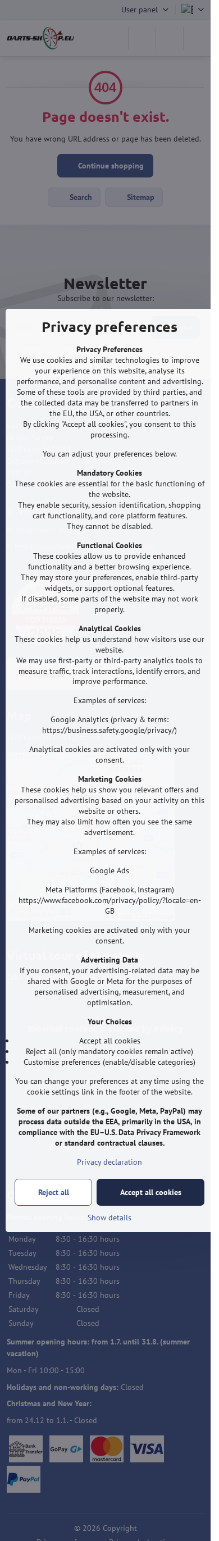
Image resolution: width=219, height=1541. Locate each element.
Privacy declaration (109, 1162)
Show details (109, 1217)
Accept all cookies (150, 1192)
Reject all (53, 1192)
